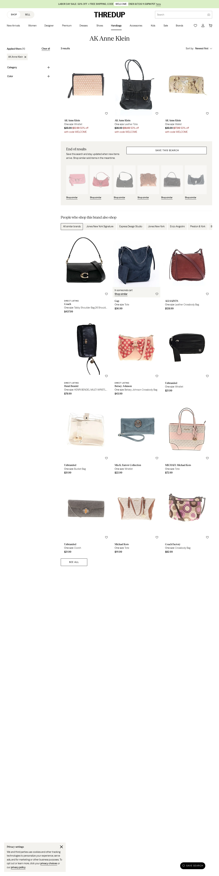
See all (74, 562)
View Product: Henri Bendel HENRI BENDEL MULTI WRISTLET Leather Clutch (86, 356)
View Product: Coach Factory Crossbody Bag (186, 516)
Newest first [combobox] (201, 48)
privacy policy (18, 867)
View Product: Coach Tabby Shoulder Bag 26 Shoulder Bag (86, 274)
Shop (14, 14)
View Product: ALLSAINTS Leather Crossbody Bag (186, 274)
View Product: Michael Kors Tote (136, 516)
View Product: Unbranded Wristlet (186, 356)
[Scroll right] (206, 226)
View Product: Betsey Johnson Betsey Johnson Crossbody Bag (136, 356)
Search (160, 14)
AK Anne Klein (15, 57)
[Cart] (210, 25)
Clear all (46, 48)
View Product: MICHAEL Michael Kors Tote (186, 437)
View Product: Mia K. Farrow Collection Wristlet (136, 437)
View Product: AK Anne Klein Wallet (186, 94)
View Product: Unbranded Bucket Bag (86, 437)
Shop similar (121, 294)
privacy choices (48, 863)
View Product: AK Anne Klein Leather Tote (136, 94)
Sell (27, 14)
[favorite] (106, 113)
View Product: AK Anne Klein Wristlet (86, 94)
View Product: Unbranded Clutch (86, 516)
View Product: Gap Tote (136, 274)
